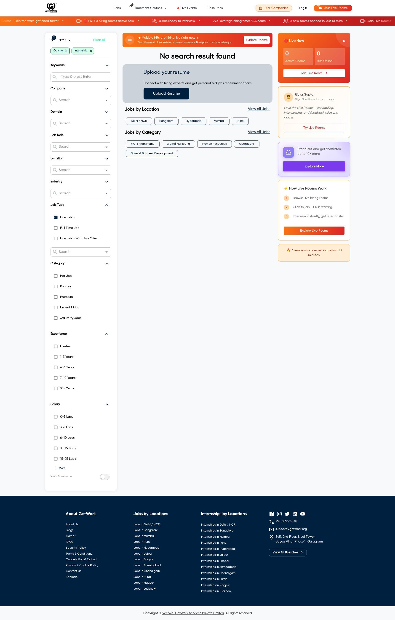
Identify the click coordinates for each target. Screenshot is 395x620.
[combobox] (84, 77)
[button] (197, 21)
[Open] (106, 100)
